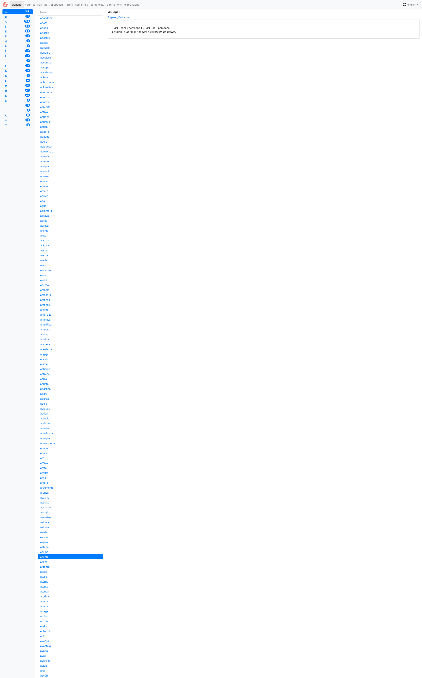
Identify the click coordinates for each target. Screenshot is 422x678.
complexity (97, 4)
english (411, 4)
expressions (131, 4)
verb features (33, 4)
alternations (114, 4)
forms (69, 4)
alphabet (18, 4)
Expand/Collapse (118, 17)
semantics (81, 4)
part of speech (53, 4)
